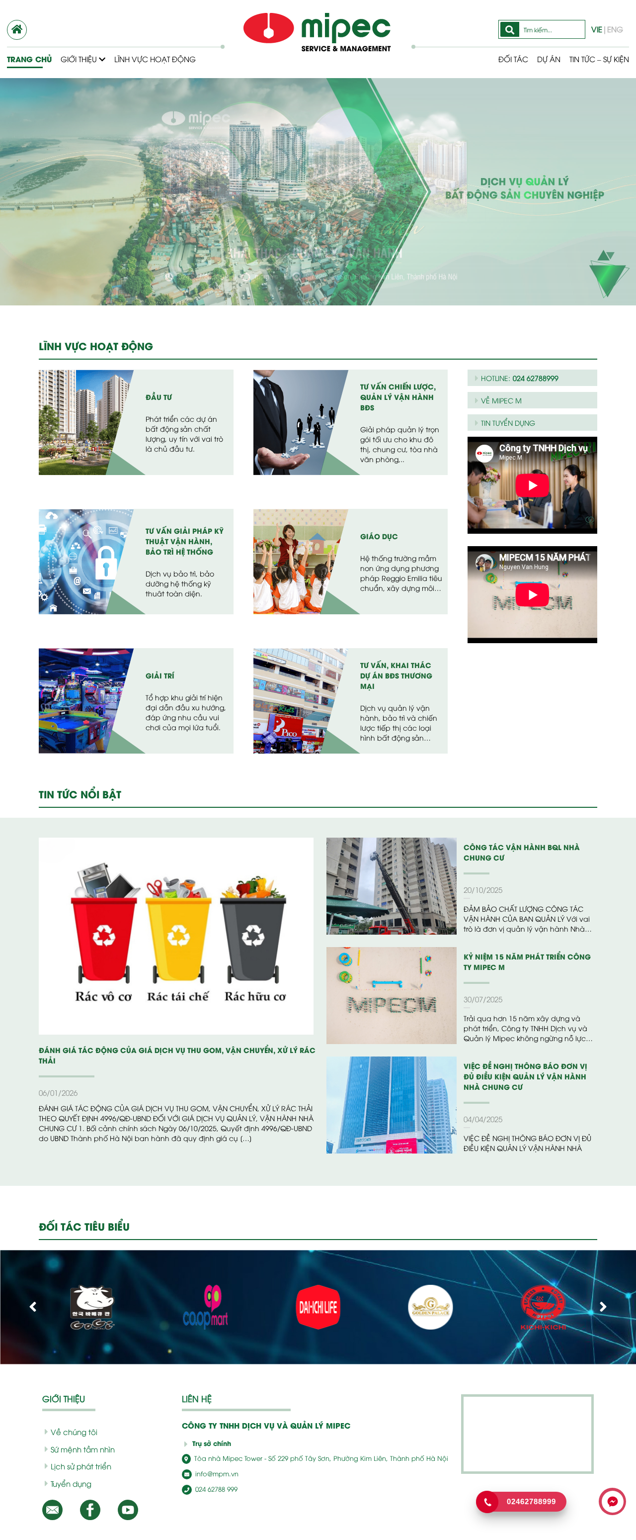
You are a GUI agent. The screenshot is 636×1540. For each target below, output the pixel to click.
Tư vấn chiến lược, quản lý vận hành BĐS (398, 396)
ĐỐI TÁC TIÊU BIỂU (84, 1226)
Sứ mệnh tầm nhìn (83, 1449)
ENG (615, 29)
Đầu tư (159, 396)
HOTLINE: (519, 378)
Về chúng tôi (74, 1432)
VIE (596, 29)
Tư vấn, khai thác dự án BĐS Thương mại (396, 675)
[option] (318, 191)
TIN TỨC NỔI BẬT (80, 793)
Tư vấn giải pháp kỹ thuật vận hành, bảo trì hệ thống (185, 541)
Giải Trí (160, 675)
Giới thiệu (80, 59)
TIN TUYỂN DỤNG (508, 422)
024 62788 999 (215, 1488)
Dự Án (548, 59)
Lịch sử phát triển (81, 1466)
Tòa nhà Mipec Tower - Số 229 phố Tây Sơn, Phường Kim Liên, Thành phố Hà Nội (320, 1457)
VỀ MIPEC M (501, 400)
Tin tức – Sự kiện (599, 59)
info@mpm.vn (215, 1473)
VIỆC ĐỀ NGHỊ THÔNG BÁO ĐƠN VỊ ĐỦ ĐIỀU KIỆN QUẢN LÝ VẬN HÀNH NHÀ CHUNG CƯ (525, 1076)
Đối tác (513, 59)
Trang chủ (29, 59)
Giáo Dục (379, 536)
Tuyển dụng (71, 1483)
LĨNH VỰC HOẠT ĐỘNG (96, 345)
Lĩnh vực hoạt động (155, 59)
